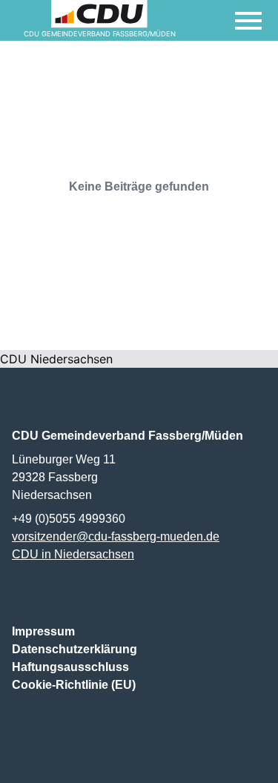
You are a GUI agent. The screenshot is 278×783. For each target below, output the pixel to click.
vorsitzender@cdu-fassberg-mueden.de (115, 536)
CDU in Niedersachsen (73, 554)
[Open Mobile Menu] (248, 21)
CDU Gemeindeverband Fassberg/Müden (127, 435)
